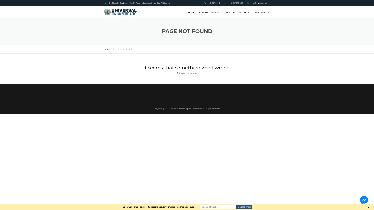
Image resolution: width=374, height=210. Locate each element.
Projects (244, 12)
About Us (203, 12)
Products (217, 12)
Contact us (258, 12)
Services (231, 12)
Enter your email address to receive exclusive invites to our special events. (160, 206)
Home (191, 12)
